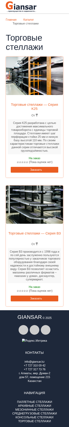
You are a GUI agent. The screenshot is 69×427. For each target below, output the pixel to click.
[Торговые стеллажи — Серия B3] (34, 207)
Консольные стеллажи (34, 417)
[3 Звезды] (22, 162)
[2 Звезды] (20, 162)
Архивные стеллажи (34, 405)
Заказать (35, 169)
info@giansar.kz (35, 361)
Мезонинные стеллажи (34, 409)
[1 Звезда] (18, 162)
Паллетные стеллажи (34, 401)
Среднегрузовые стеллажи (34, 413)
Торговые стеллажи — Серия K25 (34, 107)
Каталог (28, 19)
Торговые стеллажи (34, 421)
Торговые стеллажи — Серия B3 (34, 233)
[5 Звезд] (27, 162)
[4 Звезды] (25, 162)
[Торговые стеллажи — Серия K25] (34, 78)
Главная (11, 19)
